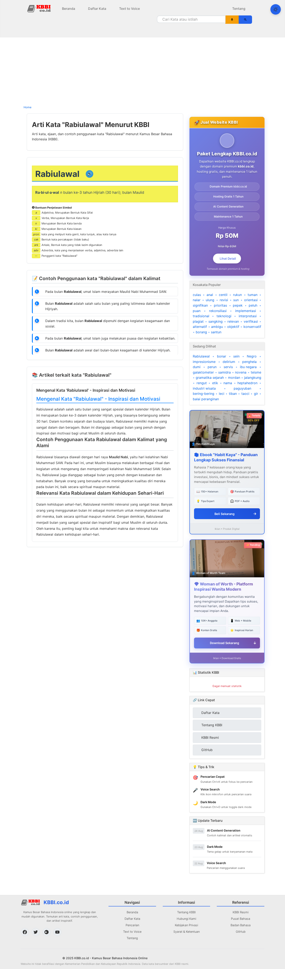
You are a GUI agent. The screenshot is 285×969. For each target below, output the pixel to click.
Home (28, 107)
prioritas (220, 305)
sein (236, 356)
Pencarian (132, 925)
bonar (221, 356)
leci (221, 393)
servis (228, 367)
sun (236, 300)
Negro (252, 356)
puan (197, 311)
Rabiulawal (201, 356)
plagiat (198, 321)
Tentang (238, 8)
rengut (202, 383)
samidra (224, 372)
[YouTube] (57, 932)
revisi (224, 300)
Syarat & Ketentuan (186, 931)
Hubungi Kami (186, 918)
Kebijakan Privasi (186, 925)
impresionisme (204, 362)
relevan (233, 321)
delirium (229, 362)
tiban (233, 393)
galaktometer (203, 372)
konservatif (252, 327)
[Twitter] (36, 932)
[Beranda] (39, 8)
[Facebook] (25, 932)
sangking (215, 321)
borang (201, 332)
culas (197, 295)
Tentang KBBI (186, 912)
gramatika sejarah (210, 377)
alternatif (200, 327)
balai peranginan (206, 399)
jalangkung (252, 377)
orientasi (251, 300)
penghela (249, 362)
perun (212, 367)
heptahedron (247, 383)
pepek (238, 305)
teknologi (224, 316)
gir (256, 393)
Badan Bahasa (241, 925)
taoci (245, 393)
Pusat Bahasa (240, 918)
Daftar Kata (97, 8)
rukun (237, 295)
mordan (234, 377)
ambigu (217, 327)
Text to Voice (129, 8)
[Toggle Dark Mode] (275, 9)
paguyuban (242, 388)
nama (227, 383)
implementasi (245, 311)
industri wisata (204, 388)
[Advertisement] (142, 70)
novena (240, 372)
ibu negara (248, 367)
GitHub (241, 931)
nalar (197, 300)
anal (210, 295)
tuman (252, 295)
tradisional (201, 316)
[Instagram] (46, 932)
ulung (210, 300)
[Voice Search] (232, 19)
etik (215, 383)
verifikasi (251, 321)
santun (216, 332)
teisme (256, 372)
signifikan (200, 305)
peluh (253, 305)
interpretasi (248, 316)
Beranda (68, 8)
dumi (197, 367)
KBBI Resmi (240, 912)
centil (223, 295)
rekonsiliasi (218, 311)
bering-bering (203, 393)
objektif (233, 327)
